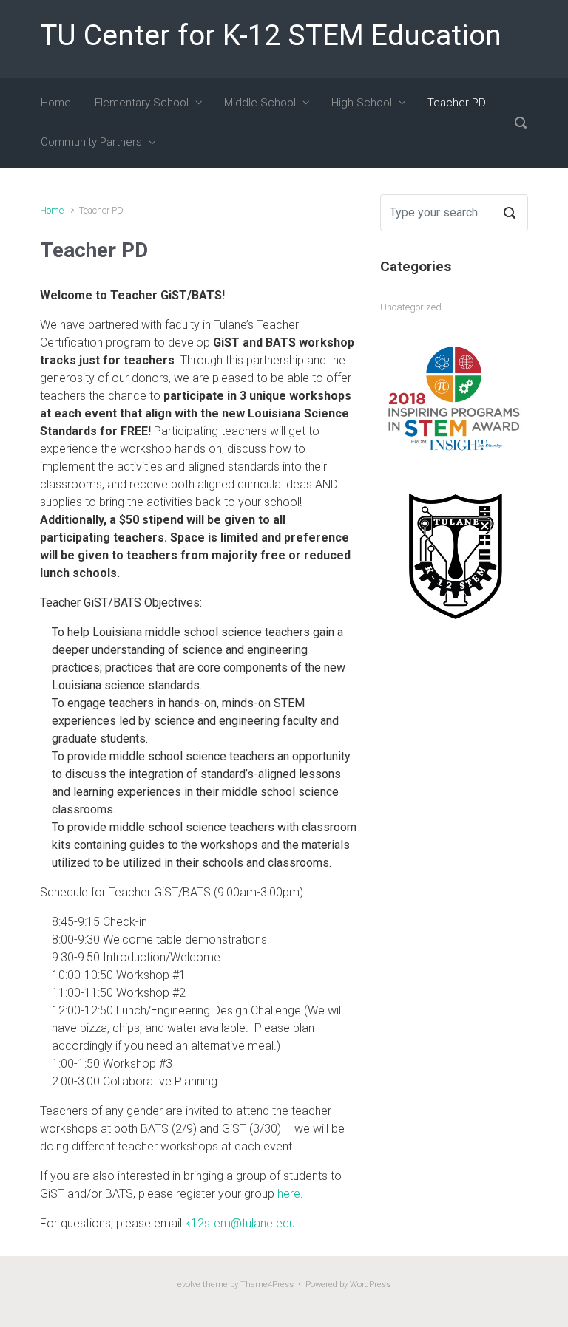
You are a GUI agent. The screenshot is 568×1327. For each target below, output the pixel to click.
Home (52, 210)
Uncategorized (411, 307)
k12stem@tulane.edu (240, 1223)
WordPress (370, 1284)
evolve (189, 1284)
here (288, 1194)
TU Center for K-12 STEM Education (270, 35)
